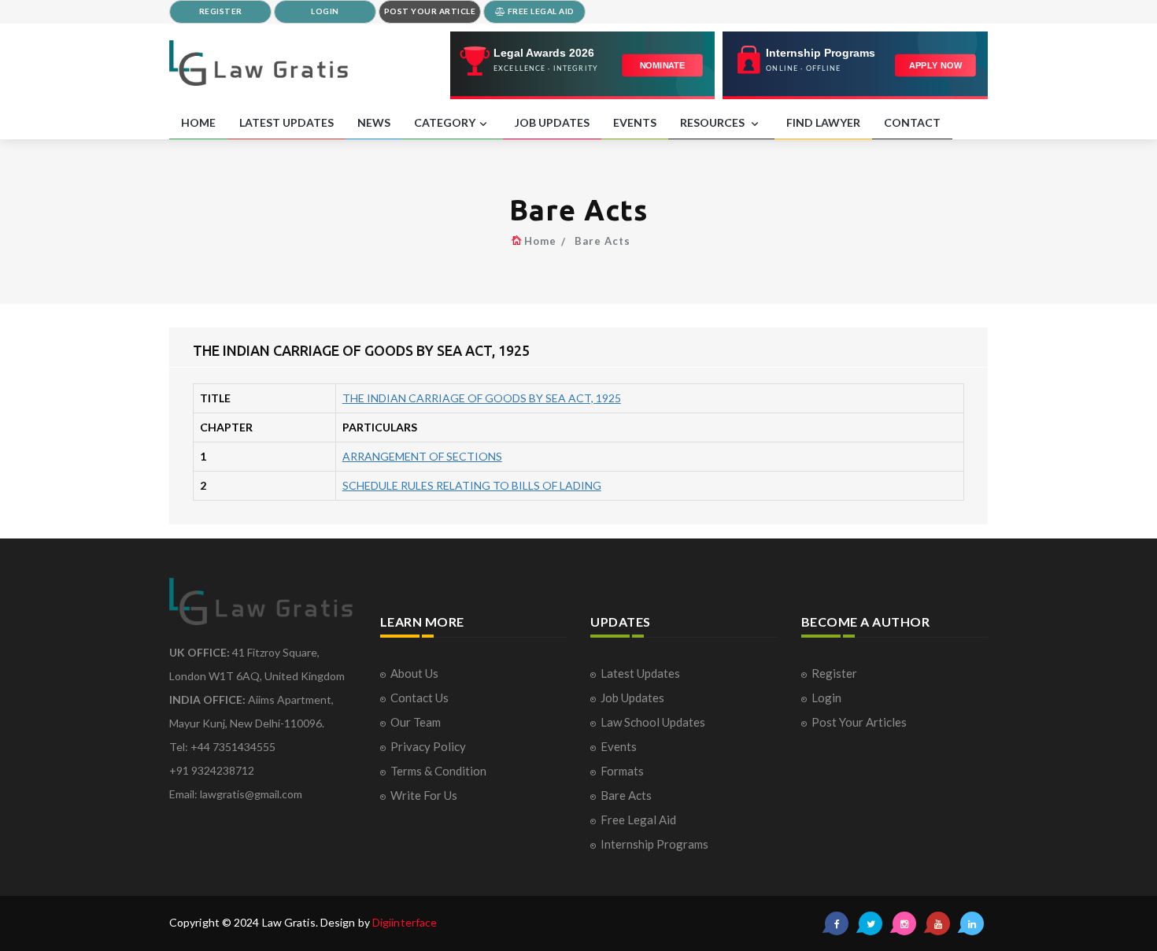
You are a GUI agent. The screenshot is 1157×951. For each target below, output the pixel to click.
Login (826, 697)
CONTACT (912, 122)
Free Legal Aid (638, 819)
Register (834, 673)
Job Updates (632, 697)
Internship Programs (654, 844)
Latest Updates (640, 673)
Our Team (415, 722)
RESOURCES (713, 122)
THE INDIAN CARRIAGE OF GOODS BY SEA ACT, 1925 (481, 398)
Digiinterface (404, 922)
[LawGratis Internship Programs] (855, 65)
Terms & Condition (438, 771)
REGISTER (220, 11)
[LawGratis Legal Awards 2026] (582, 65)
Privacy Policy (428, 746)
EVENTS (634, 122)
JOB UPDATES (552, 122)
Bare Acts (602, 241)
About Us (414, 673)
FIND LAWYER (823, 122)
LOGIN (325, 11)
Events (619, 746)
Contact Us (419, 697)
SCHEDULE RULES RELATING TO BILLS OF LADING (471, 485)
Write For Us (423, 795)
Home (540, 241)
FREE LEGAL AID (540, 11)
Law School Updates (653, 722)
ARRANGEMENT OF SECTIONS (422, 456)
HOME (198, 122)
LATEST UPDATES (286, 122)
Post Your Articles (859, 722)
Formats (622, 771)
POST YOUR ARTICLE (430, 11)
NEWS (373, 122)
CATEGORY (444, 122)
